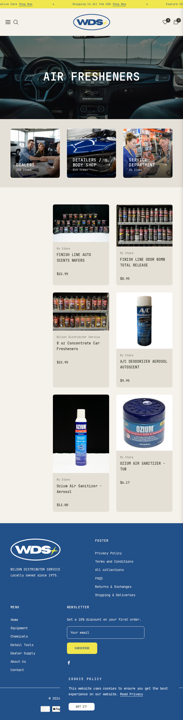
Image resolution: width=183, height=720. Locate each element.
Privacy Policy (108, 553)
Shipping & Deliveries (115, 595)
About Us (18, 661)
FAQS (99, 578)
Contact (17, 670)
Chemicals (19, 636)
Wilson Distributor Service (78, 337)
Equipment (19, 628)
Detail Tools (21, 645)
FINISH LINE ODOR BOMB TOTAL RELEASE (142, 262)
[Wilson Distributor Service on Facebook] (69, 663)
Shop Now (17, 4)
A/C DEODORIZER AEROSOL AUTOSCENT (143, 364)
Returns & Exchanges (113, 587)
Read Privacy (131, 694)
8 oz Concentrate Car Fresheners (78, 346)
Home (14, 620)
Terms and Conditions (114, 561)
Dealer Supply (22, 653)
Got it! (81, 707)
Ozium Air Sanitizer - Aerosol (79, 489)
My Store (63, 249)
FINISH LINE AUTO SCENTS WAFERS (74, 257)
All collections (109, 570)
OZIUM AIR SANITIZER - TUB (142, 466)
